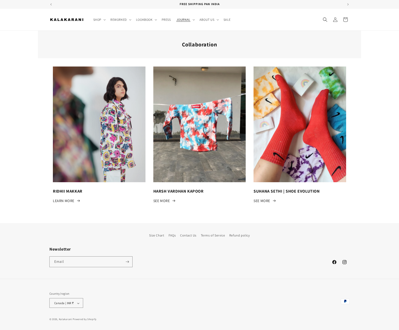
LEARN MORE (63, 200)
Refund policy (239, 235)
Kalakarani (65, 319)
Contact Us (188, 235)
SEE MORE (161, 200)
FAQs (172, 235)
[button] (99, 19)
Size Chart (156, 235)
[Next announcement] (348, 4)
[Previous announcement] (51, 4)
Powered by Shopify (85, 319)
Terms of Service (213, 235)
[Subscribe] (127, 261)
